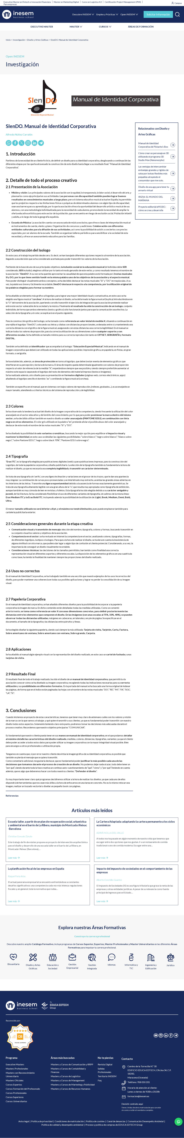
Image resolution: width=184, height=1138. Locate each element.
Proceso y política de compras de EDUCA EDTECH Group (114, 1124)
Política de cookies (95, 1121)
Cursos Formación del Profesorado (23, 1088)
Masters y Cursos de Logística (65, 1076)
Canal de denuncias (116, 1121)
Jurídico (171, 965)
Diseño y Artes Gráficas (37, 40)
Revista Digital (105, 1064)
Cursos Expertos (14, 1084)
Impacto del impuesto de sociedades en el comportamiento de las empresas (134, 870)
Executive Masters (15, 1064)
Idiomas (112, 964)
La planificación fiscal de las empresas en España (36, 868)
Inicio (8, 40)
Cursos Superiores (15, 1097)
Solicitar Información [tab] (158, 14)
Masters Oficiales (14, 1080)
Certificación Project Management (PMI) (123, 2)
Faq (99, 1080)
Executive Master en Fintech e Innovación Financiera (27, 2)
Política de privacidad (42, 1121)
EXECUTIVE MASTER (42, 26)
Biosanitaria (13, 964)
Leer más (12, 857)
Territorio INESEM (107, 1076)
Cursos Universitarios (16, 1101)
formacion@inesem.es (138, 1096)
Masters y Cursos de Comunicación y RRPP (72, 1064)
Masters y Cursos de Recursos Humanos (70, 1088)
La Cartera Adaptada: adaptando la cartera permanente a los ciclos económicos (135, 823)
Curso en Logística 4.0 (92, 2)
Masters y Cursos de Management (68, 1080)
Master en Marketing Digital (66, 2)
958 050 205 (143, 1082)
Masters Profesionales (17, 1068)
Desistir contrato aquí (132, 1103)
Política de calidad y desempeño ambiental (62, 1124)
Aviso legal (23, 1121)
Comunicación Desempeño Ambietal (146, 1121)
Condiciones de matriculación (69, 1121)
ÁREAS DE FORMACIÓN (141, 26)
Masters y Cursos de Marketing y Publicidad (73, 1084)
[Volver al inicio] (17, 14)
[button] (177, 13)
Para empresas (10, 4)
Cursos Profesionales (16, 1093)
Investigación (19, 40)
